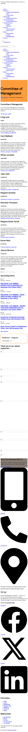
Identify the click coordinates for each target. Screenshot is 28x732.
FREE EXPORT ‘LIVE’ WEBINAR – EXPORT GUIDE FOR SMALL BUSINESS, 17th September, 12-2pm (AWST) (13, 296)
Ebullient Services (11, 730)
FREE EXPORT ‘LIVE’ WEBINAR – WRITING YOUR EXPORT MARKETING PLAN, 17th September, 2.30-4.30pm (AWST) (13, 307)
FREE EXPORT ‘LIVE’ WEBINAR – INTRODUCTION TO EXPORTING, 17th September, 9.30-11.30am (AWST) (12, 285)
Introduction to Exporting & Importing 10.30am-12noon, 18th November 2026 (13, 318)
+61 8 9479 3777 (4, 545)
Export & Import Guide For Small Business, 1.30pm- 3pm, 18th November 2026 (14, 327)
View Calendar (4, 331)
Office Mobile (3, 513)
